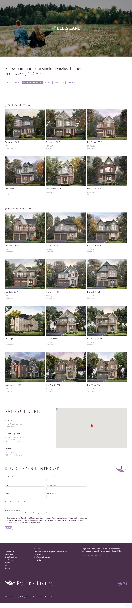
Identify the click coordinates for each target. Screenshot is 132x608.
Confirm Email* (51, 485)
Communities (9, 552)
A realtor (24, 513)
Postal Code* (51, 494)
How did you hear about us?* (15, 502)
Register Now (72, 83)
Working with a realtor (40, 513)
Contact (7, 568)
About (8, 83)
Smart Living (9, 560)
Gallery (17, 83)
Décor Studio (9, 554)
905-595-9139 (9, 453)
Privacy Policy (50, 597)
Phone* (7, 494)
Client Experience (11, 557)
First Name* (9, 477)
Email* (7, 485)
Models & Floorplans (32, 83)
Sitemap (40, 597)
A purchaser (11, 513)
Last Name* (50, 477)
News (7, 565)
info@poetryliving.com (42, 557)
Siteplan (47, 83)
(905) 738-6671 (39, 554)
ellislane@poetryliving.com (14, 455)
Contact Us (59, 83)
